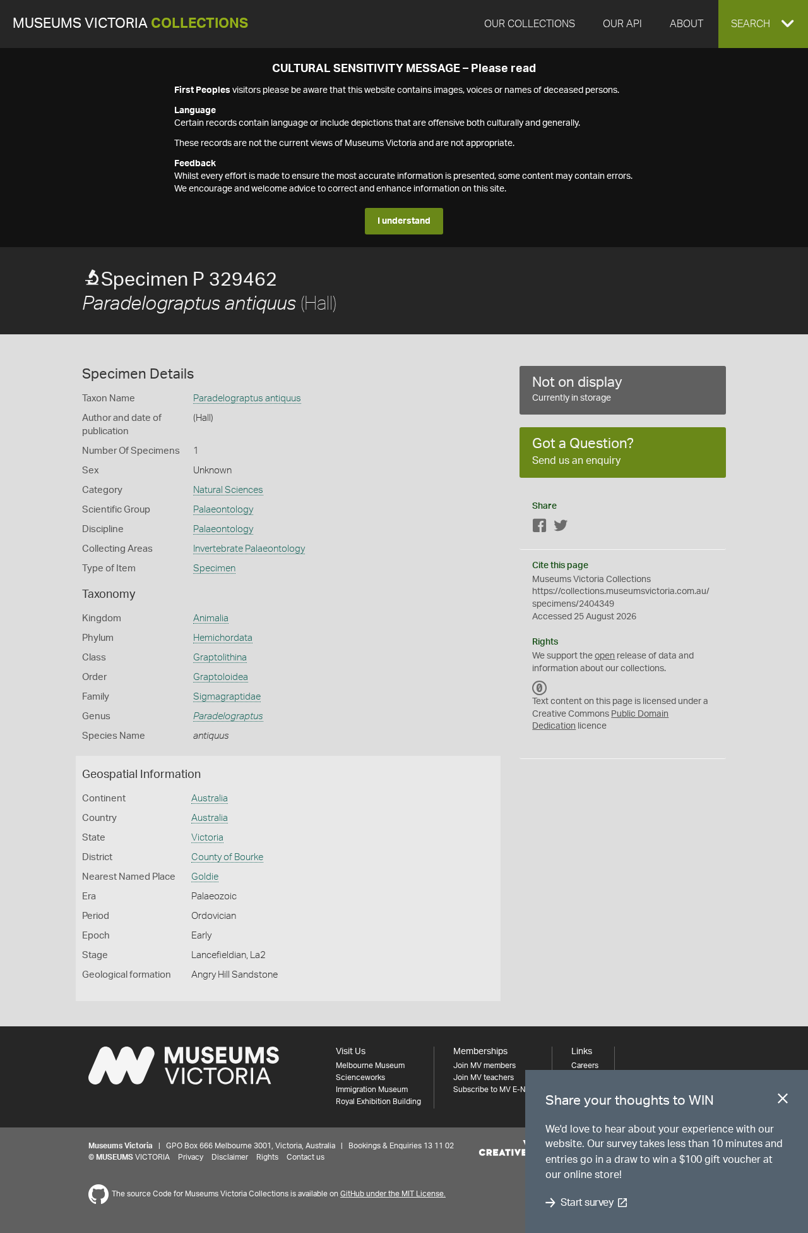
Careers (584, 1065)
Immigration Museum (372, 1089)
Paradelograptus (228, 716)
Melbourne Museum (370, 1065)
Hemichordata (222, 638)
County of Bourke (227, 857)
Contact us (305, 1157)
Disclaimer (229, 1157)
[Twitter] (560, 528)
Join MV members (484, 1065)
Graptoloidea (220, 677)
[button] (763, 24)
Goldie (204, 877)
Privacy (190, 1157)
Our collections (529, 24)
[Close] (783, 1101)
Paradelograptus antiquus (247, 398)
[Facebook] (539, 528)
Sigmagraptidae (227, 697)
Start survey (587, 1203)
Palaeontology (223, 509)
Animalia (211, 618)
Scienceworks (360, 1077)
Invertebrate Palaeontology (249, 549)
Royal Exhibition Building (378, 1101)
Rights (267, 1157)
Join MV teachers (483, 1077)
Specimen (214, 568)
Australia (209, 798)
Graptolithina (220, 657)
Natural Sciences (228, 490)
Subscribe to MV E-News (496, 1089)
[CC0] (539, 687)
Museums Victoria (130, 23)
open (605, 656)
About (686, 24)
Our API (622, 24)
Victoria (207, 837)
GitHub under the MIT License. (393, 1194)
